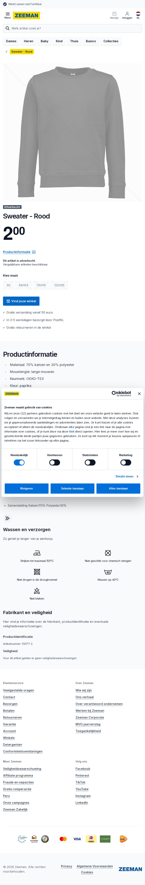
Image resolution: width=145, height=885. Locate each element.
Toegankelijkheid (88, 731)
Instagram (83, 796)
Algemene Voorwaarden (95, 866)
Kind (59, 41)
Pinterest (82, 775)
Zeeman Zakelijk (15, 809)
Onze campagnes (16, 802)
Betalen (9, 710)
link (72, 431)
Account (9, 731)
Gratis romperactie (17, 789)
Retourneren (12, 717)
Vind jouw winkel (23, 301)
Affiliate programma (18, 775)
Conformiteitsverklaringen (22, 751)
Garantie (9, 724)
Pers (6, 796)
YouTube (82, 789)
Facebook (83, 769)
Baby (44, 41)
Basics (91, 41)
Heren (28, 41)
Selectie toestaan (72, 488)
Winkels (9, 738)
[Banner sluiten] (139, 393)
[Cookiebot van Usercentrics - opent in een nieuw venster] (114, 393)
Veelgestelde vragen (18, 690)
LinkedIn (82, 802)
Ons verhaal (85, 697)
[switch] (54, 462)
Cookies (87, 872)
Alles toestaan (118, 488)
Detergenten (12, 744)
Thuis (74, 41)
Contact (9, 697)
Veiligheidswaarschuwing (22, 769)
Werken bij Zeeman (90, 710)
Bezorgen (10, 704)
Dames (11, 41)
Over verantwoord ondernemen (99, 704)
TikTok (80, 782)
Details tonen (124, 476)
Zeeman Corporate (90, 717)
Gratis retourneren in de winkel (113, 4)
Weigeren (26, 488)
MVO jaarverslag (88, 724)
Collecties (110, 41)
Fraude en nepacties (18, 782)
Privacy (66, 866)
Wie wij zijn (84, 690)
